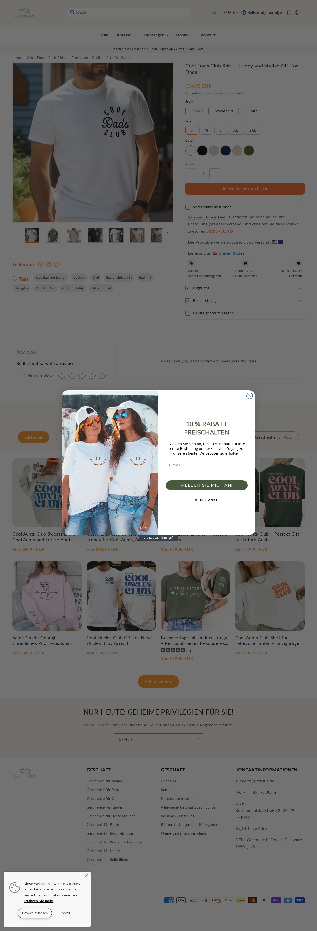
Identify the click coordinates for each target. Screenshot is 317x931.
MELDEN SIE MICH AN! (207, 485)
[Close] (86, 875)
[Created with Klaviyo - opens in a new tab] (158, 538)
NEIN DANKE (207, 500)
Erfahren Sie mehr (38, 901)
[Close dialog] (250, 396)
